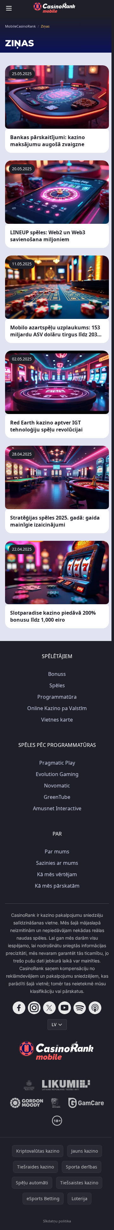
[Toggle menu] (9, 8)
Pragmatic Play (57, 762)
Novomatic (57, 785)
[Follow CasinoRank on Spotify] (79, 1007)
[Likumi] (66, 1085)
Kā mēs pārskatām (57, 885)
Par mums (57, 851)
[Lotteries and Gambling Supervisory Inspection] (29, 1085)
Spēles (57, 685)
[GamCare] (86, 1103)
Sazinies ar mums (57, 862)
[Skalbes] (56, 1103)
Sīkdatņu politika (57, 1221)
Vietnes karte (57, 719)
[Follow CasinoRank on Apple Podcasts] (95, 1007)
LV (54, 1024)
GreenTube (57, 796)
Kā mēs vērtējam (57, 874)
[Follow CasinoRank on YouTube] (64, 1007)
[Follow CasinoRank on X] (49, 1007)
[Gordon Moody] (26, 1103)
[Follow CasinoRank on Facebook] (19, 1007)
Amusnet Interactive (57, 808)
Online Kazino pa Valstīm (57, 708)
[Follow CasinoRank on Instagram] (34, 1007)
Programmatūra (57, 696)
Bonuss (57, 673)
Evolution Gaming (57, 774)
